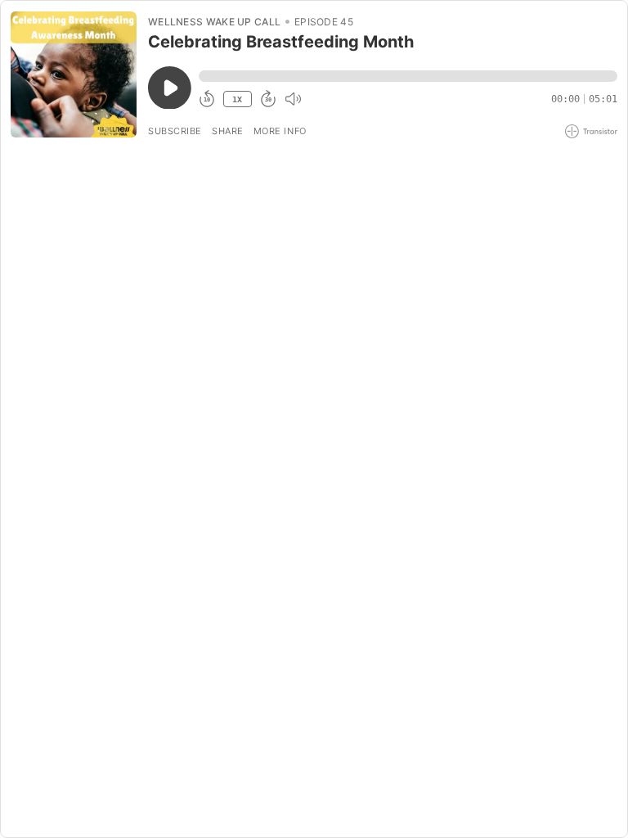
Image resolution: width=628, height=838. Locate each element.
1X (237, 99)
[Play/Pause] (74, 74)
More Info (280, 131)
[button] (408, 76)
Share (228, 131)
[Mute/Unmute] (293, 99)
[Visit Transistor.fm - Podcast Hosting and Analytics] (591, 131)
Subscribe (175, 131)
